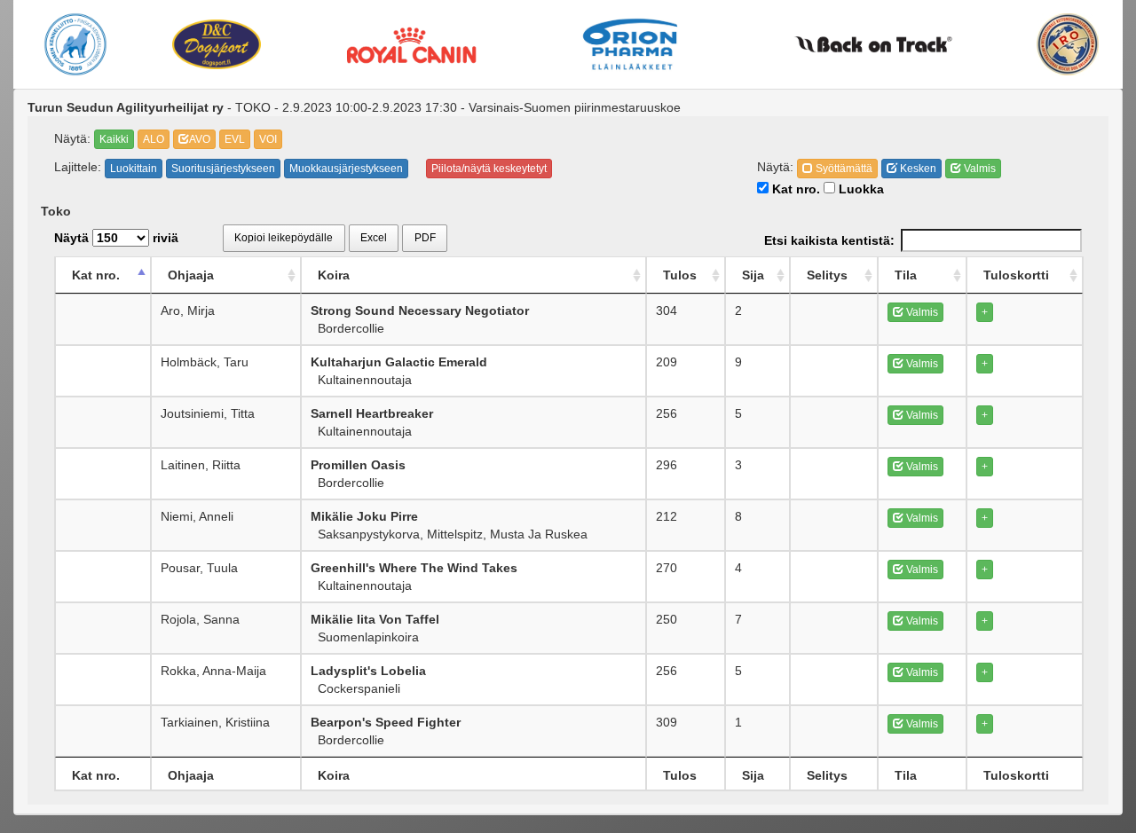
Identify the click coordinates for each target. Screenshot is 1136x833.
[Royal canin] (412, 44)
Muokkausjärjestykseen (346, 168)
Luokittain (133, 168)
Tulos (680, 275)
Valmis (978, 168)
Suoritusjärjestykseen (223, 168)
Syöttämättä (842, 168)
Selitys (827, 275)
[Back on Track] (873, 44)
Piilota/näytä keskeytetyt (489, 168)
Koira (334, 275)
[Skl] (75, 44)
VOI (268, 139)
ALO (153, 139)
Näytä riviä (116, 238)
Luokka (859, 189)
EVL (235, 139)
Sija (753, 275)
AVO (199, 139)
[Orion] (630, 44)
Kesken (916, 168)
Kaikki (114, 139)
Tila (906, 275)
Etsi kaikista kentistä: (829, 240)
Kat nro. (794, 189)
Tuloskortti (1016, 275)
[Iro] (1068, 44)
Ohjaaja (191, 275)
